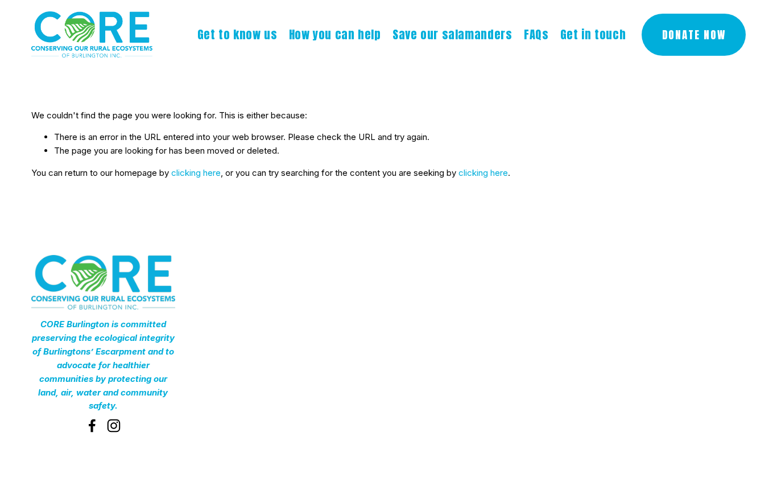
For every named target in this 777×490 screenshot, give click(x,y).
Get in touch (593, 34)
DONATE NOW (694, 35)
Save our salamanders (452, 34)
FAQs (536, 34)
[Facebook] (92, 426)
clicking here (196, 172)
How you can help (335, 34)
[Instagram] (114, 426)
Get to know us (237, 34)
